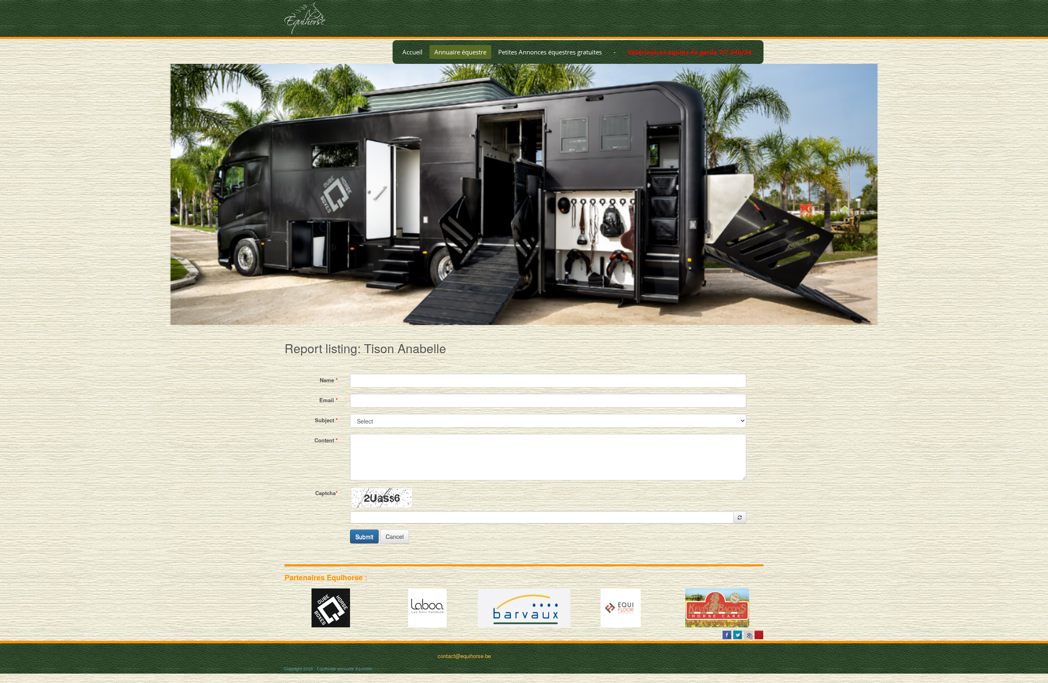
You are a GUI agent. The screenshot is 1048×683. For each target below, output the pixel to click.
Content (326, 440)
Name (329, 380)
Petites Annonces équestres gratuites (550, 52)
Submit (364, 536)
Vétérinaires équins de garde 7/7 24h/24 (690, 52)
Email (328, 400)
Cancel (395, 536)
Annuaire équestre (460, 52)
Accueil (412, 52)
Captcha (326, 493)
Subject (326, 420)
